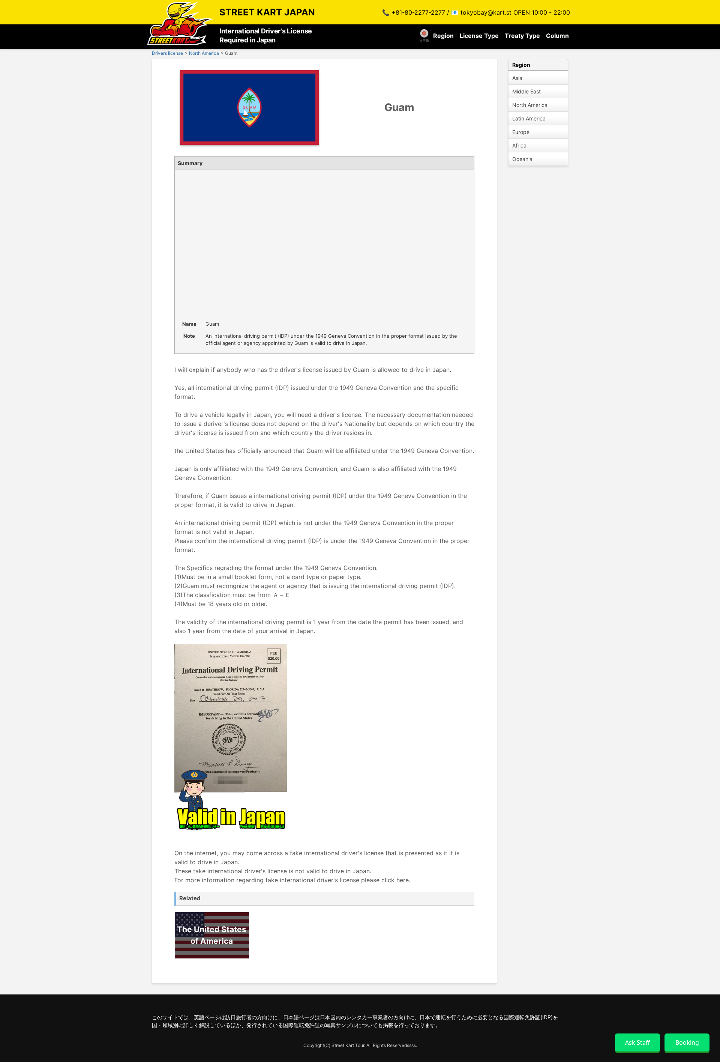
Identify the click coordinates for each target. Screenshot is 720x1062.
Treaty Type (522, 35)
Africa (519, 145)
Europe (521, 132)
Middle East (526, 91)
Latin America (529, 118)
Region (443, 35)
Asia (517, 78)
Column (557, 35)
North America (530, 105)
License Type (479, 35)
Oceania (522, 159)
